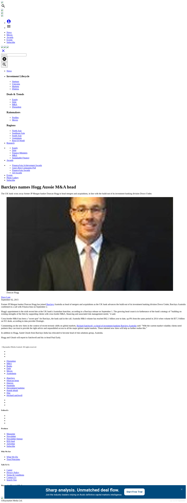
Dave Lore (5, 297)
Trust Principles (13, 459)
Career (9, 470)
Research (11, 143)
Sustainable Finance (20, 158)
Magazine (11, 434)
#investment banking (16, 388)
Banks (9, 366)
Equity (15, 99)
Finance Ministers (19, 153)
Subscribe (11, 42)
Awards (10, 37)
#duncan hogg (13, 380)
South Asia (16, 135)
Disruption (16, 107)
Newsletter (11, 436)
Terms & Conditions (15, 475)
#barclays (11, 378)
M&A (14, 104)
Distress (15, 89)
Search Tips (12, 480)
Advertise (11, 444)
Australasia (17, 138)
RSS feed (11, 441)
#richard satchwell (14, 395)
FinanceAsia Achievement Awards (27, 165)
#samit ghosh (12, 390)
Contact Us (11, 477)
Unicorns (16, 84)
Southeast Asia (18, 133)
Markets (15, 86)
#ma (8, 393)
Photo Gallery (13, 178)
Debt (14, 102)
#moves (10, 383)
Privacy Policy (13, 472)
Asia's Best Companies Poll (24, 168)
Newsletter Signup (15, 439)
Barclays (50, 304)
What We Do (12, 457)
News (9, 32)
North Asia (16, 131)
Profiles (15, 117)
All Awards (17, 173)
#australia (11, 385)
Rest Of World (18, 140)
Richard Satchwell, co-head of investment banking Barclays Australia (106, 326)
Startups (15, 81)
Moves (9, 35)
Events (9, 40)
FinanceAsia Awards (21, 170)
